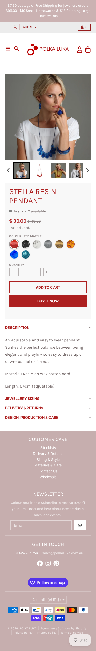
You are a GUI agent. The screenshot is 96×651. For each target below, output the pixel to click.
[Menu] (8, 49)
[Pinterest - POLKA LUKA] (56, 563)
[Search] (16, 49)
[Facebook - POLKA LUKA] (40, 563)
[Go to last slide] (8, 170)
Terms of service (72, 632)
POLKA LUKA (27, 628)
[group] (21, 170)
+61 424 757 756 (25, 553)
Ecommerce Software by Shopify (63, 628)
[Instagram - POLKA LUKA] (48, 563)
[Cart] (88, 49)
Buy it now (48, 301)
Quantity (16, 265)
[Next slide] (87, 170)
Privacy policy (46, 632)
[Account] (80, 49)
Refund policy (23, 632)
